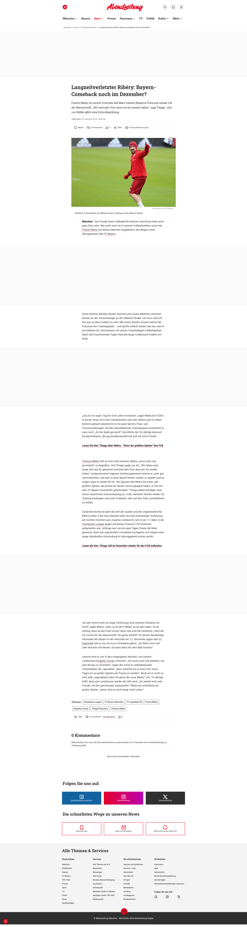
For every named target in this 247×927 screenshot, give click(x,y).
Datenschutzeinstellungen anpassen (169, 884)
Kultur (162, 18)
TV (141, 18)
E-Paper (126, 880)
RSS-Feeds (97, 876)
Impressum (158, 864)
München (69, 18)
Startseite (67, 27)
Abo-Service (128, 876)
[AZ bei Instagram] (167, 896)
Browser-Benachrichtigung (104, 880)
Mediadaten (128, 888)
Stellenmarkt (98, 899)
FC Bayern (110, 233)
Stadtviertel (67, 868)
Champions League (93, 524)
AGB (156, 868)
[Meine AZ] (181, 7)
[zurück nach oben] (124, 912)
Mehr (176, 18)
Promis (111, 18)
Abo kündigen (159, 880)
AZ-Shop (126, 891)
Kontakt (126, 884)
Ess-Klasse (97, 884)
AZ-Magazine (128, 895)
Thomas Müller (90, 461)
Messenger (97, 872)
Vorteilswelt (98, 888)
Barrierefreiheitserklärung (165, 876)
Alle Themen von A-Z (101, 864)
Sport (97, 18)
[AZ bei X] (178, 896)
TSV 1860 (66, 880)
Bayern (85, 18)
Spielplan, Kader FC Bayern (104, 891)
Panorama (126, 18)
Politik (151, 18)
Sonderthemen (129, 899)
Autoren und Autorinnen (133, 864)
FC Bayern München (89, 27)
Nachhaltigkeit (68, 903)
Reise (64, 899)
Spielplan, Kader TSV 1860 (103, 895)
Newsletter (97, 868)
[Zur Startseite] (124, 11)
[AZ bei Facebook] (155, 896)
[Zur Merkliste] (173, 7)
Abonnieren (128, 872)
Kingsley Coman (105, 660)
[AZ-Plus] (65, 7)
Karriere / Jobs (129, 868)
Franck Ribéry (90, 229)
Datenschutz (159, 872)
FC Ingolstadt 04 (134, 702)
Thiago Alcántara (100, 708)
